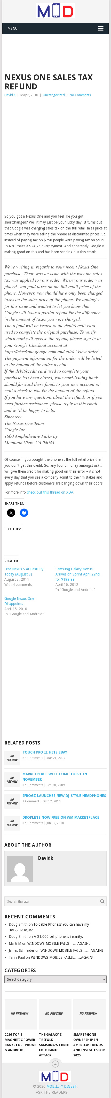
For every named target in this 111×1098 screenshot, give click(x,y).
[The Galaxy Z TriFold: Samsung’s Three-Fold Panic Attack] (55, 1014)
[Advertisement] (57, 46)
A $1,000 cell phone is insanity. (58, 936)
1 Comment (30, 801)
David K (9, 95)
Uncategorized (54, 95)
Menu (12, 28)
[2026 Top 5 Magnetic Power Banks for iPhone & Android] (21, 1014)
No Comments (80, 95)
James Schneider (21, 950)
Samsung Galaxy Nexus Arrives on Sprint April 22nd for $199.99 (78, 574)
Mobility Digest (61, 1086)
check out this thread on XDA (50, 492)
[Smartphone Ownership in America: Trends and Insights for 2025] (89, 1014)
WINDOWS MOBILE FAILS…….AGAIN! (58, 943)
